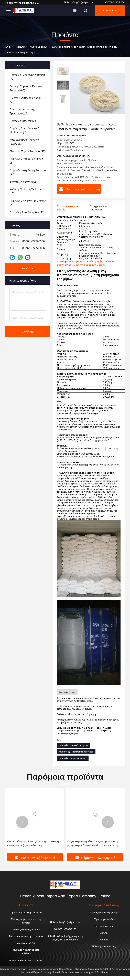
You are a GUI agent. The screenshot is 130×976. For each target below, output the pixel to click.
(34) (27, 172)
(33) (26, 160)
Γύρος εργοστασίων (104, 919)
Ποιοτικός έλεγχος (103, 926)
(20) (27, 202)
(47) (26, 212)
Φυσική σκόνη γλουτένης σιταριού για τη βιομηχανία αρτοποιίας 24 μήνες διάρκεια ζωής (91, 843)
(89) (26, 88)
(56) (25, 100)
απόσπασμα (109, 10)
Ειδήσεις (104, 932)
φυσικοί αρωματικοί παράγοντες (76, 751)
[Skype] (12, 257)
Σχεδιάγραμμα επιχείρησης (104, 912)
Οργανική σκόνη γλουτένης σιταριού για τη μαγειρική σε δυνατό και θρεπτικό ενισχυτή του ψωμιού (34, 843)
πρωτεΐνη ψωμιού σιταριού (73, 745)
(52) (27, 151)
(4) (24, 130)
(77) (27, 76)
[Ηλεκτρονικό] (28, 257)
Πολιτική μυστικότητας (104, 946)
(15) (22, 182)
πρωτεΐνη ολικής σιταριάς (72, 758)
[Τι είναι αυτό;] (20, 257)
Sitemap (104, 939)
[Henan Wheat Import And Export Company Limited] (23, 10)
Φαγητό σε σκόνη (38, 46)
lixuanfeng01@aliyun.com (80, 2)
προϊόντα (20, 46)
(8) (23, 121)
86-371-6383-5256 (114, 2)
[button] (22, 822)
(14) (22, 111)
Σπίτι (7, 46)
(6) (24, 142)
